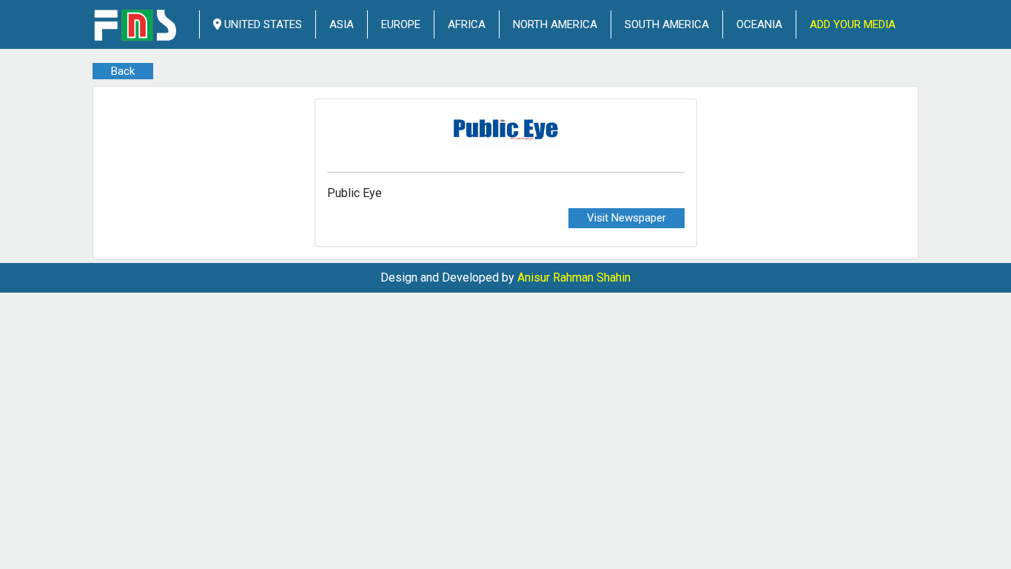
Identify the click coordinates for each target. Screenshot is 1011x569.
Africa (467, 24)
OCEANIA (759, 24)
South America (667, 24)
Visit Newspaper (626, 217)
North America (555, 24)
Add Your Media (853, 24)
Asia (341, 24)
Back (123, 71)
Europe (400, 24)
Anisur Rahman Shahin (574, 277)
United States (261, 24)
